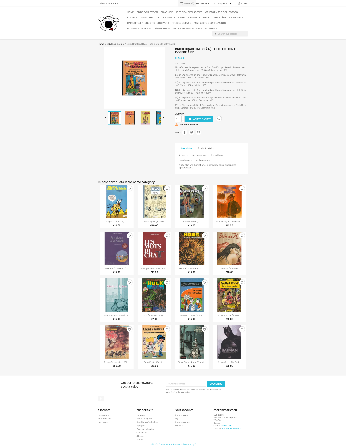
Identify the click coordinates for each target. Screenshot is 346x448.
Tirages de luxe (181, 22)
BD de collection (147, 12)
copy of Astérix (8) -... (117, 221)
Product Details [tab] (206, 148)
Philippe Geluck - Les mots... (154, 268)
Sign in (178, 418)
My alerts (179, 425)
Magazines (147, 17)
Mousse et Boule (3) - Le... (192, 315)
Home (130, 12)
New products (104, 418)
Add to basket (199, 119)
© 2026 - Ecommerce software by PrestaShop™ (173, 444)
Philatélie (220, 17)
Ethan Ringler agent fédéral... (191, 362)
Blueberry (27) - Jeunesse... (229, 221)
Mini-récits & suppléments (210, 22)
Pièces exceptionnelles (187, 28)
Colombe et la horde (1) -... (116, 315)
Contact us (142, 432)
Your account (184, 410)
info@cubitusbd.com (231, 428)
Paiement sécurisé (145, 429)
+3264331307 (113, 3)
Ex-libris (132, 17)
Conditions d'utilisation (147, 422)
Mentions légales (144, 418)
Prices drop (103, 415)
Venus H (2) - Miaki (229, 268)
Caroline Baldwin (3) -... (191, 221)
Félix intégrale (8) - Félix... (154, 221)
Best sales (103, 422)
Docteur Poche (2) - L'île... (229, 315)
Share (184, 132)
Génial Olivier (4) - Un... (154, 362)
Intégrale (211, 28)
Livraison (141, 415)
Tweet (191, 132)
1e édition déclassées (189, 12)
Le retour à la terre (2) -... (116, 268)
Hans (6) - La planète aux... (191, 268)
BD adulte (167, 12)
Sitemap (140, 436)
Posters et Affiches (139, 28)
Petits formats (166, 17)
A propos (141, 425)
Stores (140, 439)
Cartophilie (236, 17)
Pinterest (198, 132)
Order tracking (182, 415)
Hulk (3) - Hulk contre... (154, 315)
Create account (182, 422)
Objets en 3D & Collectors (221, 12)
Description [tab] (187, 148)
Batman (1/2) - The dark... (229, 362)
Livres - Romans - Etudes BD (194, 17)
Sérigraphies (162, 28)
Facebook (101, 398)
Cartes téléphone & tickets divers (148, 22)
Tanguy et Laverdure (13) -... (117, 362)
